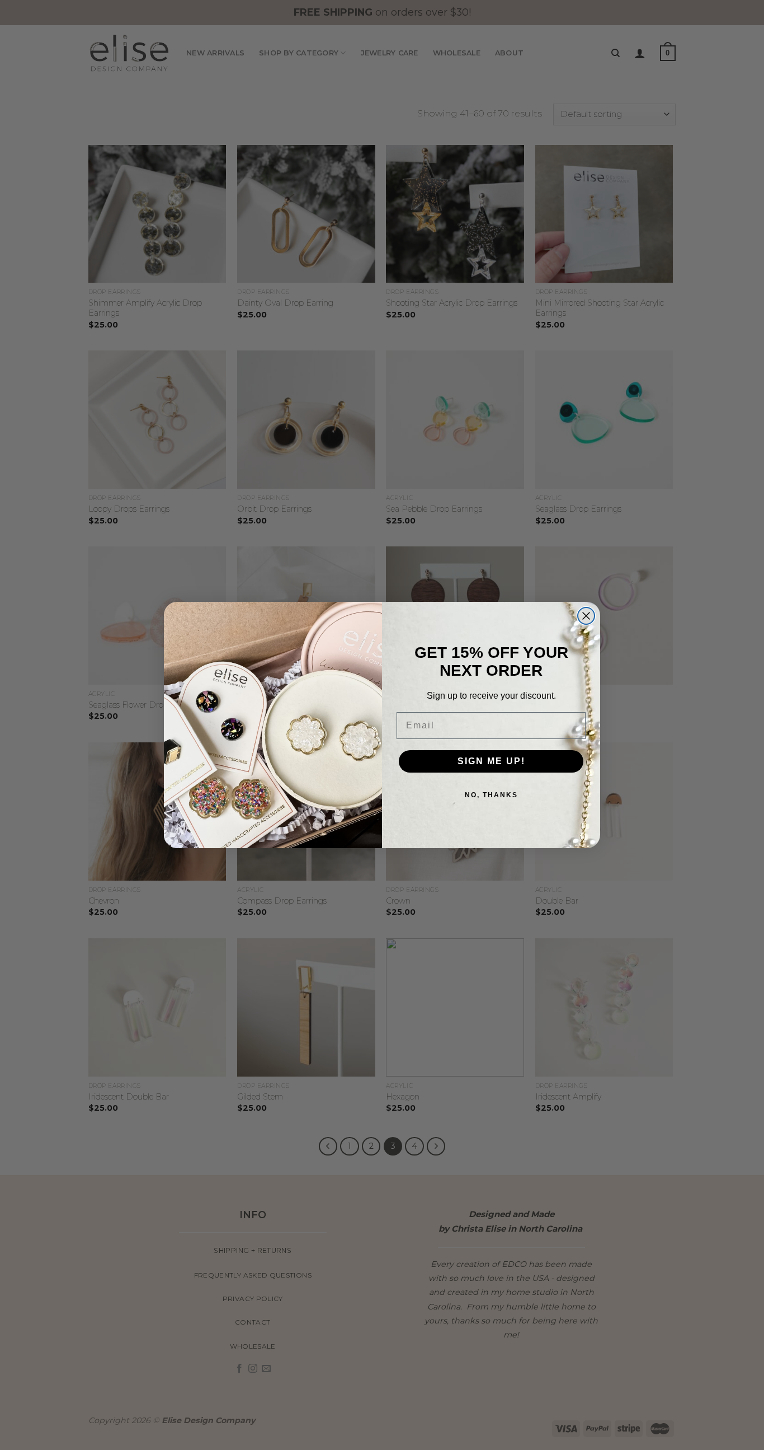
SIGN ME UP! (491, 761)
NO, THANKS (491, 795)
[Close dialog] (586, 615)
